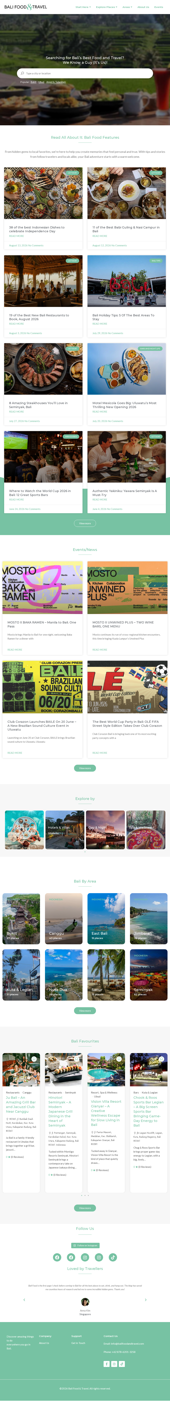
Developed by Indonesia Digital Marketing (85, 1393)
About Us (143, 7)
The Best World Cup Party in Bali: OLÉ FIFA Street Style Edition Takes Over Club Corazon (127, 723)
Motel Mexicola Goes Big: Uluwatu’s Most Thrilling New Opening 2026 (124, 405)
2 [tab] (85, 1195)
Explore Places (105, 7)
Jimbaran (143, 933)
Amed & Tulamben (56, 81)
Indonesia (13, 899)
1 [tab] (85, 851)
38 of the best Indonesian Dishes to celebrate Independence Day (37, 229)
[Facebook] (57, 1257)
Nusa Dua (58, 990)
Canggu (56, 933)
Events (158, 7)
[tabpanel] (24, 830)
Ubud (41, 81)
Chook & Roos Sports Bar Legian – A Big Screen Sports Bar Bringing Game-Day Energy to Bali (148, 1111)
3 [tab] (88, 1195)
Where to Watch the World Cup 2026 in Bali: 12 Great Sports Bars (40, 493)
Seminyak (143, 990)
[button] (24, 1300)
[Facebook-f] (107, 1364)
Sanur (97, 990)
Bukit (33, 81)
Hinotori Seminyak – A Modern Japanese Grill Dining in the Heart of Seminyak (60, 1111)
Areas (126, 7)
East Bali (100, 933)
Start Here (82, 7)
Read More (16, 235)
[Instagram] (85, 1257)
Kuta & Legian (20, 990)
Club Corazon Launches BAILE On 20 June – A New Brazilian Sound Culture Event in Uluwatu (41, 725)
